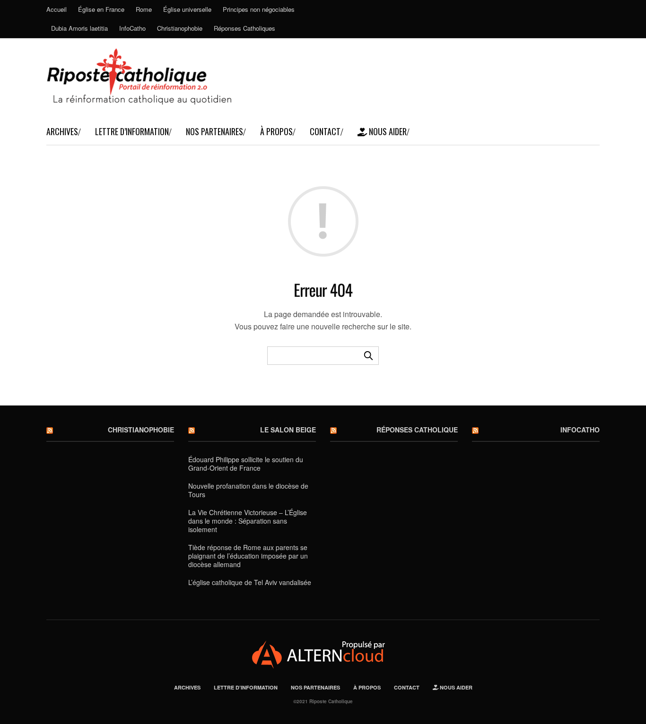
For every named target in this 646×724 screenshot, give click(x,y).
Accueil (56, 9)
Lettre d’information (132, 131)
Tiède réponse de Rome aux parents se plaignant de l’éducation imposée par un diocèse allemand (248, 556)
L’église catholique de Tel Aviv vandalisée (249, 582)
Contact (325, 131)
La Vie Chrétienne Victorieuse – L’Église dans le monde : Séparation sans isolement (247, 521)
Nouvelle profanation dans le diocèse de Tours (248, 490)
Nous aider (387, 131)
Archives (62, 131)
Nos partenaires (214, 131)
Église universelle (187, 9)
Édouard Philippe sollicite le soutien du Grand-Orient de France (245, 464)
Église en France (101, 9)
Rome (144, 9)
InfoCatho (132, 28)
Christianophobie (179, 28)
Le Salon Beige (288, 429)
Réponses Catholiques (244, 28)
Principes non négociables (259, 9)
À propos (276, 131)
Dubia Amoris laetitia (79, 28)
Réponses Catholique (417, 429)
